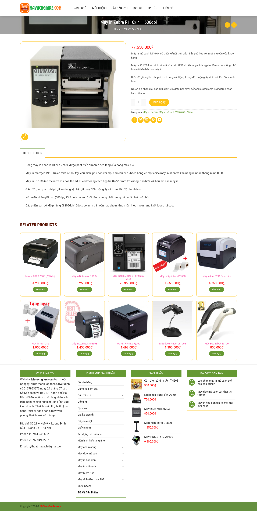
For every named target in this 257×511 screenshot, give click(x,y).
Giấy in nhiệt (85, 421)
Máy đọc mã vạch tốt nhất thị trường (215, 393)
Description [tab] (32, 153)
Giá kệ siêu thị (86, 414)
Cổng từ (82, 401)
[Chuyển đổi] (122, 395)
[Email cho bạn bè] (147, 120)
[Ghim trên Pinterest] (153, 120)
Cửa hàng (117, 8)
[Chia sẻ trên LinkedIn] (159, 120)
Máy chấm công (87, 447)
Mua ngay (159, 102)
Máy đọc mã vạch (88, 453)
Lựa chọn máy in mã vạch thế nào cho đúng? (215, 382)
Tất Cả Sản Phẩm (133, 29)
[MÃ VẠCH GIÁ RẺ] (42, 8)
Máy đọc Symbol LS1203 (172, 343)
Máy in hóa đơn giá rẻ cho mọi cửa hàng (215, 404)
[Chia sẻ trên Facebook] (134, 120)
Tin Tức (152, 8)
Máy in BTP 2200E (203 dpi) (40, 276)
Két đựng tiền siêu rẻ (90, 434)
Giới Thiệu (98, 8)
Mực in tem (84, 486)
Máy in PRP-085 (40, 343)
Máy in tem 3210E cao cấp (216, 276)
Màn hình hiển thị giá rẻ (91, 440)
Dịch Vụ (137, 8)
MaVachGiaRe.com (50, 506)
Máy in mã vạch (166, 112)
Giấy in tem (84, 427)
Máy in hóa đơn (150, 112)
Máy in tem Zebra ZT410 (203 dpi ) (128, 277)
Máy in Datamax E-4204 (84, 276)
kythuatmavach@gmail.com (45, 446)
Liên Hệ (168, 8)
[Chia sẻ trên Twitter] (141, 120)
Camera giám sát (88, 388)
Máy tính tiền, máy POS (91, 479)
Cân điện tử (84, 395)
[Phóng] (24, 136)
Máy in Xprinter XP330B (84, 343)
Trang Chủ (79, 8)
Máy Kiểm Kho (86, 473)
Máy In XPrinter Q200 (128, 343)
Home (117, 29)
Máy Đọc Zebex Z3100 (217, 343)
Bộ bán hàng (85, 382)
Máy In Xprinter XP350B (173, 276)
